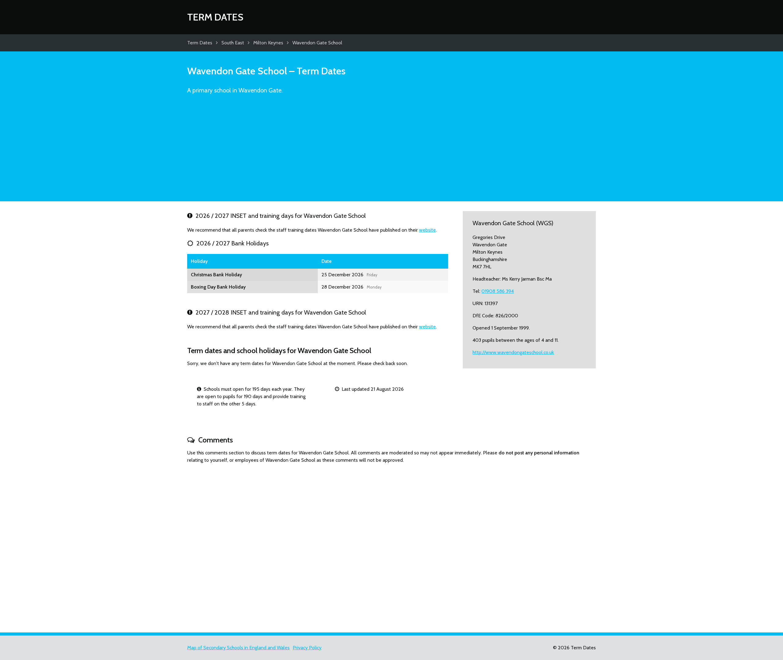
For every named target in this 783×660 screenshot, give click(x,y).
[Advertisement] (391, 150)
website (427, 230)
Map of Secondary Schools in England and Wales (238, 648)
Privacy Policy (307, 648)
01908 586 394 (497, 291)
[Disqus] (391, 545)
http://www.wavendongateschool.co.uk (513, 352)
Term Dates (215, 17)
